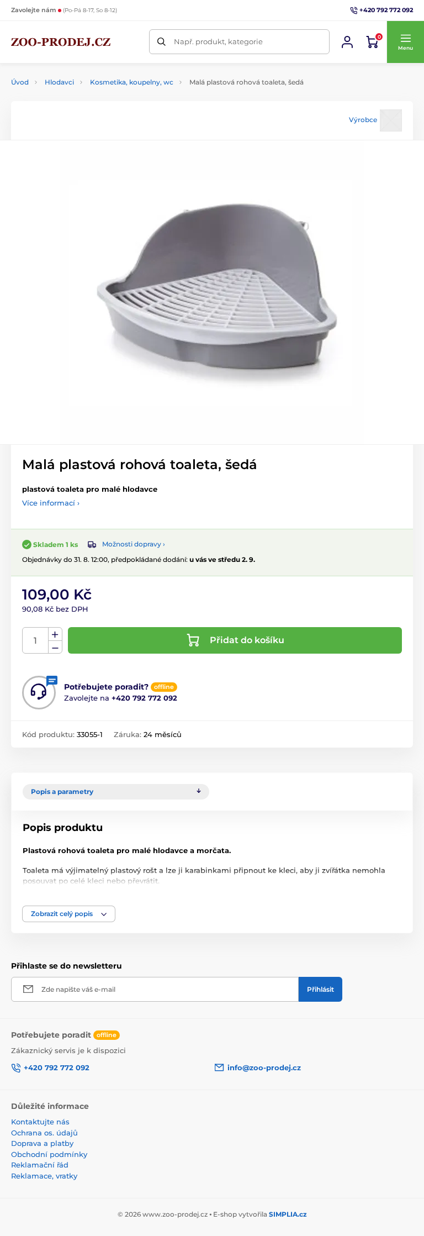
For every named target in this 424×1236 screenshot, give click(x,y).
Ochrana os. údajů (44, 1132)
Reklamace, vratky (44, 1175)
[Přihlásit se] (347, 42)
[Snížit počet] (55, 647)
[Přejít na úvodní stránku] (60, 42)
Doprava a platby (42, 1143)
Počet (36, 641)
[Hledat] (161, 41)
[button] (405, 42)
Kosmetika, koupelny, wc (131, 82)
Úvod (20, 82)
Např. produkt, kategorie (218, 41)
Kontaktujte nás (40, 1121)
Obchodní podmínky (49, 1154)
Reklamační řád (39, 1164)
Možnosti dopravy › (133, 544)
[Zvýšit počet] (55, 634)
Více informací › (51, 502)
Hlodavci (59, 82)
